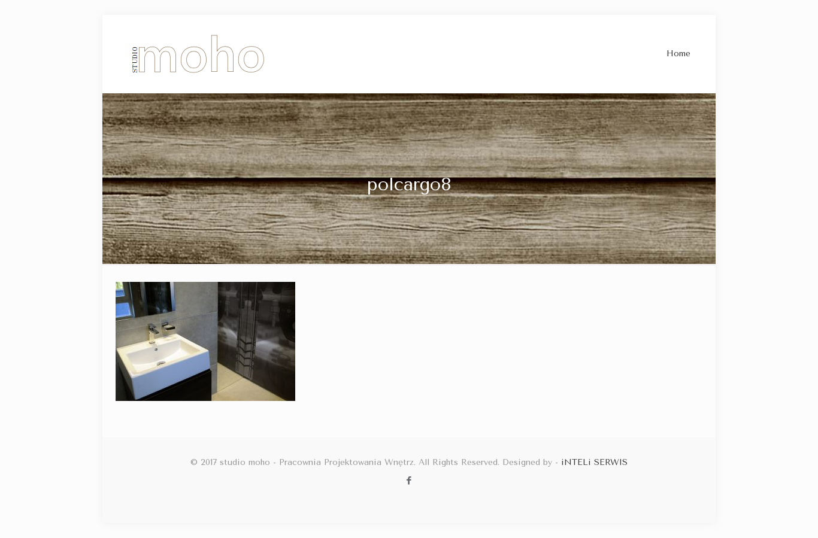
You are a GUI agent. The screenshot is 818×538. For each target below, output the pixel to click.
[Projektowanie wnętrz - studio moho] (198, 54)
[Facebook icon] (409, 480)
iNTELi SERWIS (594, 462)
